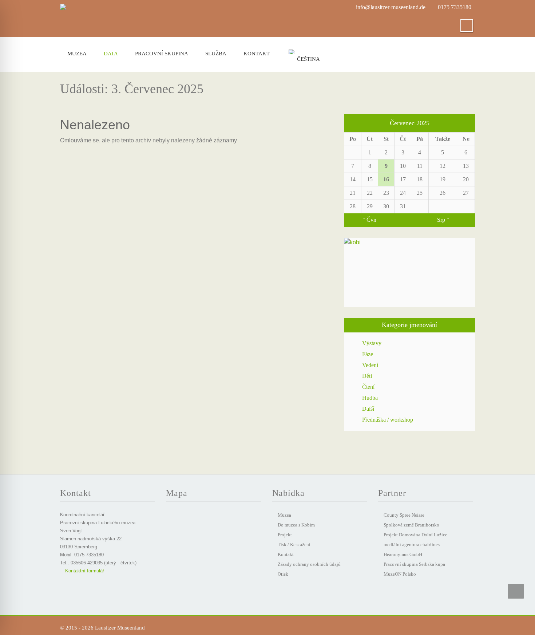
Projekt (285, 534)
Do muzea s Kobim (296, 525)
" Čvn (369, 220)
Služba (215, 53)
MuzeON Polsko (400, 574)
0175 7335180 (454, 7)
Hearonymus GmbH (403, 554)
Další (368, 409)
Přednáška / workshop (387, 420)
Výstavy (371, 343)
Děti (367, 376)
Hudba (370, 398)
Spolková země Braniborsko (411, 525)
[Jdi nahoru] (516, 591)
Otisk (283, 574)
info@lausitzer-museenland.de (390, 7)
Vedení (370, 365)
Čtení (368, 387)
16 (386, 179)
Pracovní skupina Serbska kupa (414, 564)
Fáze (367, 354)
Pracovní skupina (161, 53)
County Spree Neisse (404, 515)
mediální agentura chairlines (412, 544)
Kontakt (256, 53)
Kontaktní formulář (84, 570)
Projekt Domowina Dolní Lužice (415, 534)
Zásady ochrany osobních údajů (309, 564)
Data (111, 53)
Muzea (77, 53)
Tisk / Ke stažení (294, 544)
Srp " (443, 220)
